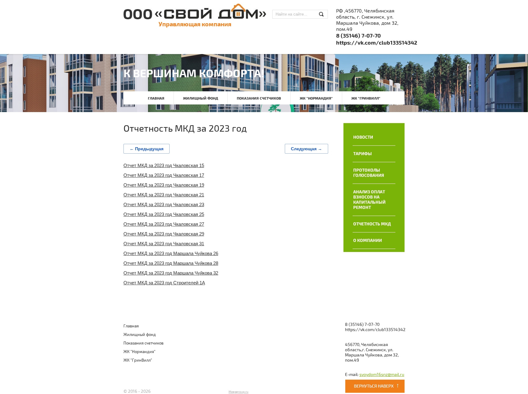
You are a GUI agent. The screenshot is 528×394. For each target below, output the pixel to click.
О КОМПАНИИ (367, 240)
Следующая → (306, 148)
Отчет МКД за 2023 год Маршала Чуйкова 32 (170, 272)
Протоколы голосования (368, 173)
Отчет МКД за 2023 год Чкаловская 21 (163, 194)
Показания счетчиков (259, 98)
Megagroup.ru (238, 392)
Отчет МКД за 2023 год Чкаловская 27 (163, 224)
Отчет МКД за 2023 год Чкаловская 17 (163, 175)
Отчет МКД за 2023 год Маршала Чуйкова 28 (170, 263)
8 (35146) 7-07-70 (358, 35)
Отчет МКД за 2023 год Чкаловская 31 (163, 243)
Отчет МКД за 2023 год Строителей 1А (164, 282)
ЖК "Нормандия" (316, 98)
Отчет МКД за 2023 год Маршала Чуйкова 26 (170, 253)
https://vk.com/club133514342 (376, 42)
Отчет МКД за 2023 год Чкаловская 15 (163, 165)
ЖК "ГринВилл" (365, 98)
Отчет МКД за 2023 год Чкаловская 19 (163, 185)
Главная (156, 98)
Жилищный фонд (200, 98)
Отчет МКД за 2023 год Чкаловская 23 (163, 204)
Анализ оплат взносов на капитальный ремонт (369, 199)
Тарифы (362, 153)
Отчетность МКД (372, 224)
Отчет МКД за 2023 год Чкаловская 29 (163, 233)
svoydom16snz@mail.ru (381, 374)
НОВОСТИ (363, 137)
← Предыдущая (146, 148)
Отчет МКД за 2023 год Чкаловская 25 (163, 214)
